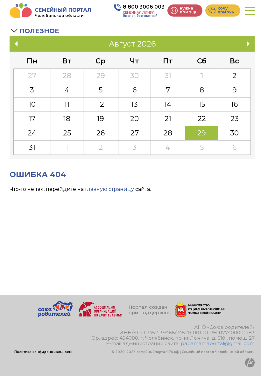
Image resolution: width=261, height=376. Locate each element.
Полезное (39, 31)
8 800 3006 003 (144, 7)
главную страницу (109, 189)
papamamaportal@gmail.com (218, 343)
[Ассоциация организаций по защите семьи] (100, 315)
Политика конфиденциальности (43, 352)
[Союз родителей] (55, 315)
